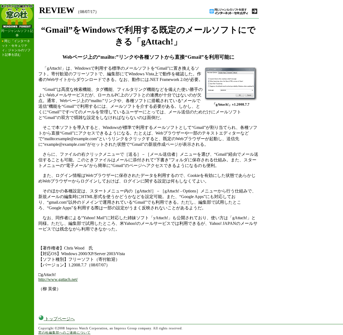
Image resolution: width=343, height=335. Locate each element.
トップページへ (59, 319)
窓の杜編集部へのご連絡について (64, 332)
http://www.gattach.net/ (58, 279)
